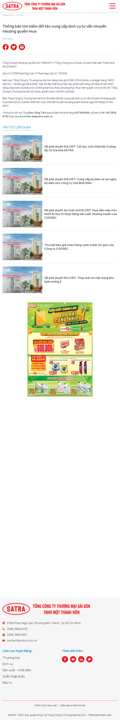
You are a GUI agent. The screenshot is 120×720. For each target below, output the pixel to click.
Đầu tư (7, 682)
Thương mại (11, 658)
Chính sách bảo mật (45, 705)
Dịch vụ (7, 664)
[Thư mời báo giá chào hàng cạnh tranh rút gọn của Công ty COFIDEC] (22, 247)
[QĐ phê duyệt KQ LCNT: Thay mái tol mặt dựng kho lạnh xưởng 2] (22, 280)
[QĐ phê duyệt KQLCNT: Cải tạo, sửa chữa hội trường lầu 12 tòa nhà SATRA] (22, 148)
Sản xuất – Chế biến (16, 670)
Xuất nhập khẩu (13, 676)
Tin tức (19, 15)
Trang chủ (7, 15)
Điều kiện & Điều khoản (73, 705)
